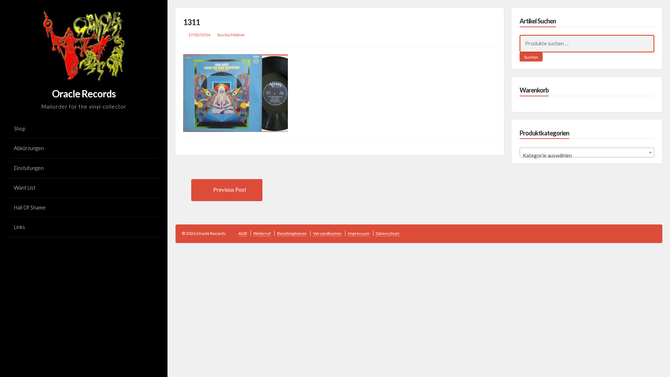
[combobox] (587, 152)
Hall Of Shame (30, 207)
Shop (19, 128)
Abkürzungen (29, 148)
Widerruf (262, 233)
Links (19, 227)
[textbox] (587, 155)
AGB (242, 233)
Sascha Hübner (231, 34)
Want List (25, 187)
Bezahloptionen (292, 233)
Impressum (359, 233)
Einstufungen (29, 168)
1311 (191, 22)
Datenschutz (388, 233)
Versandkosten (327, 233)
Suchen (531, 57)
